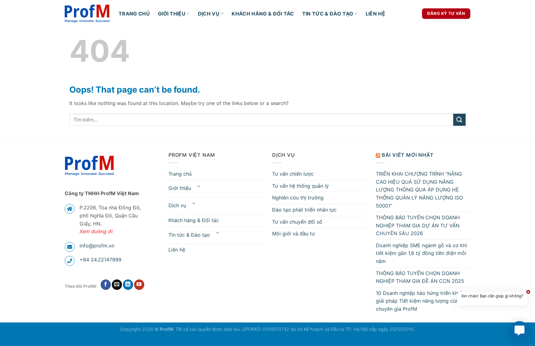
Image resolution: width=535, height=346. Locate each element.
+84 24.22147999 (100, 259)
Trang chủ (134, 14)
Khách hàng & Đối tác (263, 14)
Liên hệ (375, 14)
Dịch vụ (209, 14)
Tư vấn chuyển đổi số (297, 222)
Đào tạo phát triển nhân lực (304, 210)
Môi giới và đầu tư (293, 233)
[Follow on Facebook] (106, 284)
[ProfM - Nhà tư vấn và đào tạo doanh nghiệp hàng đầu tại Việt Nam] (87, 13)
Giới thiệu (171, 14)
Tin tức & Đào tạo (327, 14)
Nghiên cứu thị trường (298, 198)
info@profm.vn (97, 246)
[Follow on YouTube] (139, 284)
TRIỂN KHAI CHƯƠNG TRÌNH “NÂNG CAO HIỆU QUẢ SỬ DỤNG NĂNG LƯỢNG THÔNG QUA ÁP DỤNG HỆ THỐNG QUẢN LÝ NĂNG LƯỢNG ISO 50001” (419, 189)
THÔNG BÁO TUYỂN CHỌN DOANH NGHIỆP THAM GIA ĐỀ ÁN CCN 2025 (420, 277)
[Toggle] (199, 186)
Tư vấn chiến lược (293, 174)
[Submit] (459, 120)
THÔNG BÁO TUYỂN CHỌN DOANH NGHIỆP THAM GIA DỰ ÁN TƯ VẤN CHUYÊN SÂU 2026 (418, 225)
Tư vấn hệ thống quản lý (300, 186)
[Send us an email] (117, 284)
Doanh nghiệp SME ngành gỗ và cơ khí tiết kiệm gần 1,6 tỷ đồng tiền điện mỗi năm (421, 253)
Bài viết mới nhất (408, 155)
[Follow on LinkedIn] (128, 284)
